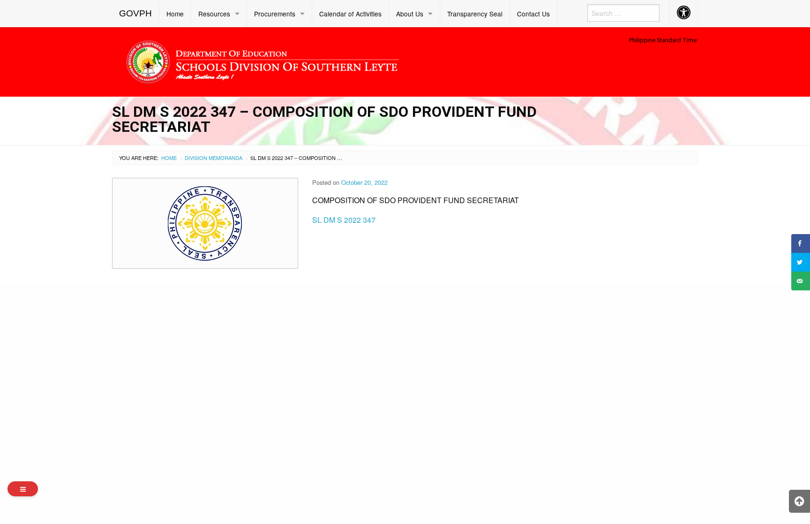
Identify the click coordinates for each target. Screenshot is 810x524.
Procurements (274, 13)
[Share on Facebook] (800, 243)
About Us (409, 13)
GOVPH (135, 13)
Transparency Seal (474, 13)
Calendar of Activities (350, 13)
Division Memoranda (213, 157)
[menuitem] (135, 13)
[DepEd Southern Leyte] (330, 60)
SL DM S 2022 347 (343, 219)
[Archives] (23, 488)
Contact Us (533, 13)
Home (175, 13)
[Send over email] (800, 281)
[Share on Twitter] (800, 262)
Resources (214, 13)
